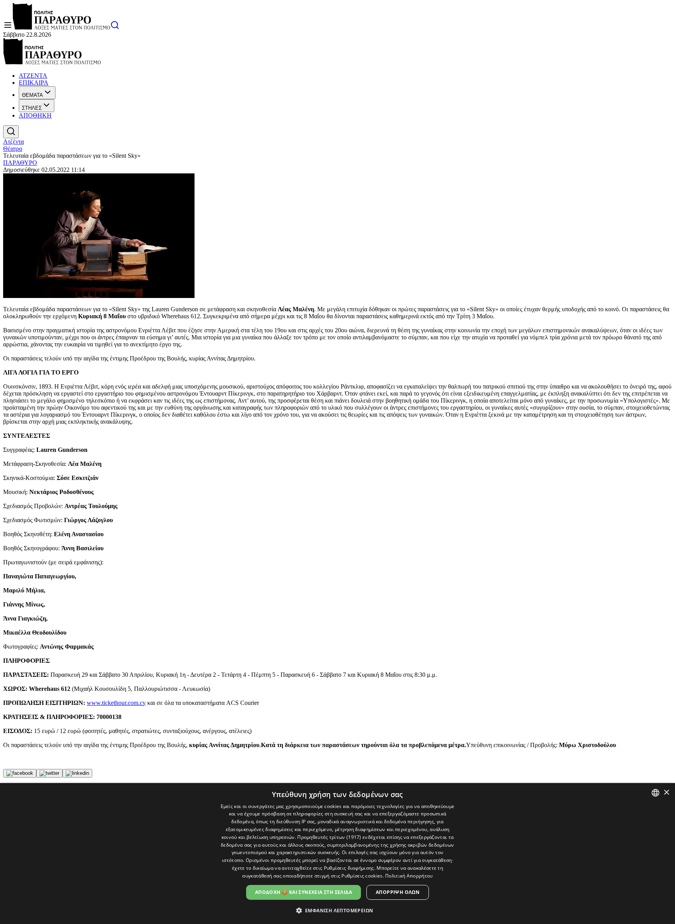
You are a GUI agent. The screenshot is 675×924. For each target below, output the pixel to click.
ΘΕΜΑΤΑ (32, 95)
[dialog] (337, 853)
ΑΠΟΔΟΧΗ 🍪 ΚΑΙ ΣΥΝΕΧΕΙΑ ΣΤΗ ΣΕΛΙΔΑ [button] (303, 892)
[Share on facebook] (19, 773)
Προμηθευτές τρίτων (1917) (329, 837)
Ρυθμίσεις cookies (361, 875)
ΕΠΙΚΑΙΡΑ (33, 82)
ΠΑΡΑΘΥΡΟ (20, 162)
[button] (337, 910)
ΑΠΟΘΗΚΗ (35, 115)
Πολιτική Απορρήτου (408, 875)
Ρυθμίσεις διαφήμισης (349, 868)
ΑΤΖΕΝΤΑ (33, 75)
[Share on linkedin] (77, 773)
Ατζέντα (13, 141)
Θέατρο (12, 148)
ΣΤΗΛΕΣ (32, 108)
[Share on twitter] (49, 773)
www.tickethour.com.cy (116, 702)
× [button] (666, 793)
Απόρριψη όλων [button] (398, 892)
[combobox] (655, 793)
